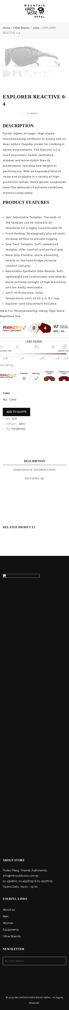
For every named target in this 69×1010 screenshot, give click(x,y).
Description (34, 461)
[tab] (34, 461)
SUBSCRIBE (62, 961)
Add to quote (16, 411)
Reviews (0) (34, 478)
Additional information (34, 469)
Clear (12, 399)
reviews (32, 113)
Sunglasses (18, 428)
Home (6, 27)
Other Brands (21, 27)
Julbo (35, 27)
